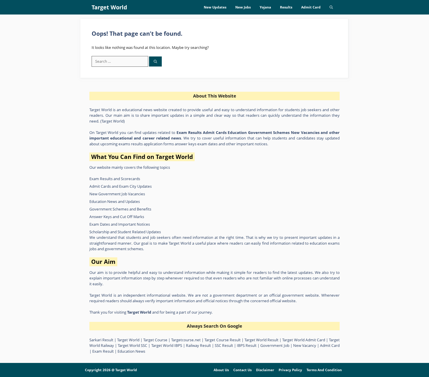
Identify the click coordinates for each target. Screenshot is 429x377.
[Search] (155, 61)
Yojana (265, 7)
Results (286, 7)
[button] (331, 7)
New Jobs (243, 7)
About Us (221, 370)
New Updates (215, 7)
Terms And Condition (324, 370)
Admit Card (311, 7)
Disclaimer (265, 370)
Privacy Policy (290, 370)
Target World (109, 7)
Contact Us (242, 370)
